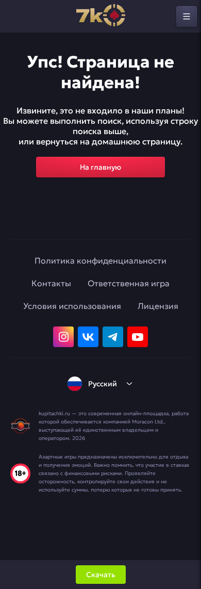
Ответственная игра (129, 283)
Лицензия (158, 306)
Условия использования (72, 306)
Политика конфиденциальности (100, 260)
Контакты (51, 283)
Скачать (100, 574)
